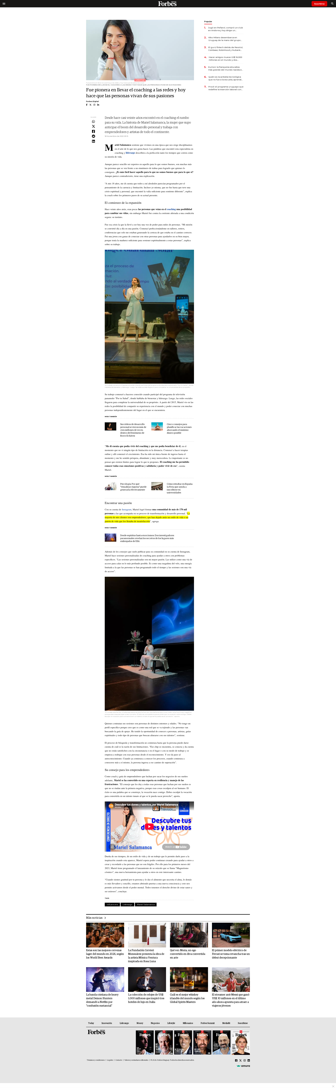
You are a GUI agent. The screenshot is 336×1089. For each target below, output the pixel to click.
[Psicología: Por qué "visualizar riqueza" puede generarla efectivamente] (110, 486)
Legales (110, 1060)
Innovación (107, 1023)
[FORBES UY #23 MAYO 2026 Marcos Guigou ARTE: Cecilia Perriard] (164, 1043)
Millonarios (188, 1023)
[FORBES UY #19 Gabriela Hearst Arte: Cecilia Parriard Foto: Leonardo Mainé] (240, 1043)
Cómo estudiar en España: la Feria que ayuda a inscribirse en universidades (180, 488)
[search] (332, 3)
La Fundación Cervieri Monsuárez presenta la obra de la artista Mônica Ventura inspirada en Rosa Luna (146, 956)
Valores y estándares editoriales (136, 1060)
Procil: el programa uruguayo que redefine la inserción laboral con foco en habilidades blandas (225, 88)
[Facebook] (93, 131)
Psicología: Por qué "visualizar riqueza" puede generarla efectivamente (133, 487)
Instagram (126, 509)
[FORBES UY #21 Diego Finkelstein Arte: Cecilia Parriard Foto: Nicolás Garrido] (202, 1043)
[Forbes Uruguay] (168, 3)
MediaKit (226, 1023)
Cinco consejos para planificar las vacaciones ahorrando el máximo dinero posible (179, 428)
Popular (208, 21)
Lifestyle (171, 1023)
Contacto (118, 1060)
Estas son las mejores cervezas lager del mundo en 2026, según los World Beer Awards (105, 954)
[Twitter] (93, 126)
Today (91, 1023)
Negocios (155, 1023)
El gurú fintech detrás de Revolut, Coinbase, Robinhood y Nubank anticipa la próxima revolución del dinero (225, 48)
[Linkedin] (93, 141)
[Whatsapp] (93, 121)
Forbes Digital (92, 101)
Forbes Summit (208, 1023)
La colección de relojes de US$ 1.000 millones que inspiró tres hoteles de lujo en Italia (146, 998)
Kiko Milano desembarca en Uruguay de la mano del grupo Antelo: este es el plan (224, 39)
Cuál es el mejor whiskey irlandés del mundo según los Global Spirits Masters (187, 998)
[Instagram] (244, 1061)
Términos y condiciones (96, 1060)
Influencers (112, 904)
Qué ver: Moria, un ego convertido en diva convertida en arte (187, 954)
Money (140, 1023)
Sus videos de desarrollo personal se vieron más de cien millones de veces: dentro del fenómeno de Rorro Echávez (133, 430)
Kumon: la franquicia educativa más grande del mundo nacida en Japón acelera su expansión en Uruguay (225, 68)
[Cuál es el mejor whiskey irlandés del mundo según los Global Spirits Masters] (189, 979)
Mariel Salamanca (146, 904)
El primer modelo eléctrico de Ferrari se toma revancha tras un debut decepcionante (231, 954)
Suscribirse (319, 4)
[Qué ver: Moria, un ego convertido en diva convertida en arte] (189, 935)
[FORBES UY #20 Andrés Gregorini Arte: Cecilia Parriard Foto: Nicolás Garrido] (221, 1043)
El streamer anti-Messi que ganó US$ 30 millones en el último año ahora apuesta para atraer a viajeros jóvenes (230, 1000)
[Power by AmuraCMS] (243, 1066)
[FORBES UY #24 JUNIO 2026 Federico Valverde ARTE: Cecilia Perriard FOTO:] (144, 1043)
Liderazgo (127, 904)
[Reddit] (93, 136)
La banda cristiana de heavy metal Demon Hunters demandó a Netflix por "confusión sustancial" (102, 1000)
